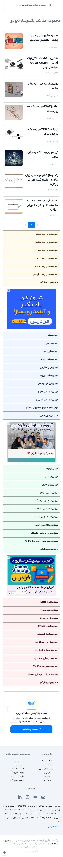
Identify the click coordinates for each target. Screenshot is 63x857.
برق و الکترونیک (17, 772)
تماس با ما (47, 761)
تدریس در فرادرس (47, 769)
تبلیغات (47, 776)
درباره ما (47, 780)
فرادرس (47, 772)
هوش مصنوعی (17, 769)
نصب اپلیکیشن (30, 729)
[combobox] (26, 5)
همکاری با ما (47, 765)
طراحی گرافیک (17, 776)
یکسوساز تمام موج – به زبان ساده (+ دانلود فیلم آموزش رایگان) (41, 180)
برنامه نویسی (17, 765)
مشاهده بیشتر (54, 826)
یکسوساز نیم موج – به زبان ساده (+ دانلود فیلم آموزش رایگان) (42, 205)
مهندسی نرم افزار (17, 780)
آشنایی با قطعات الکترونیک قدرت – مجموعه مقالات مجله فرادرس (42, 63)
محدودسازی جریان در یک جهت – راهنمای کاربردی (43, 37)
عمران (17, 761)
